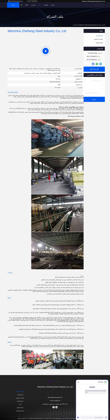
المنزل (52, 5)
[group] (46, 51)
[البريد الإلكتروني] (93, 64)
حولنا (39, 5)
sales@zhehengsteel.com (16, 1)
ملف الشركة (20, 394)
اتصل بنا (33, 5)
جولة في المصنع (20, 398)
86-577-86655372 (32, 1)
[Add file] (106, 417)
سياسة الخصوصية (20, 410)
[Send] (78, 417)
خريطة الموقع (20, 407)
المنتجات (46, 5)
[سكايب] (100, 64)
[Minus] (78, 382)
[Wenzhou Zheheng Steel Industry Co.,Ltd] (100, 5)
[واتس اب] (96, 64)
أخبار (20, 404)
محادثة (13, 5)
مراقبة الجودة (20, 401)
